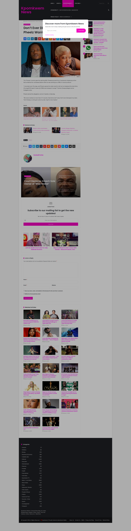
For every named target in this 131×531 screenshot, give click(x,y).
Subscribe (81, 30)
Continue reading (49, 34)
